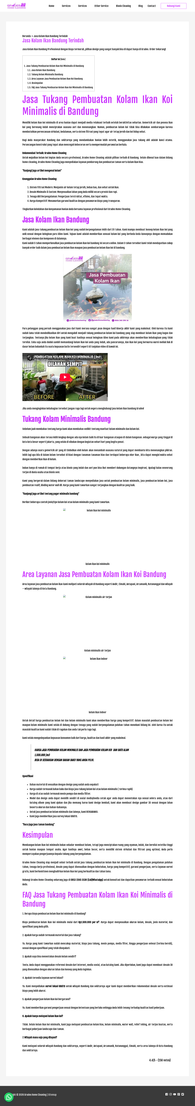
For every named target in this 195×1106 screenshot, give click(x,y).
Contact (152, 5)
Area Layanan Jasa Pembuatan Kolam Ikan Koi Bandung (55, 78)
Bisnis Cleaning (123, 5)
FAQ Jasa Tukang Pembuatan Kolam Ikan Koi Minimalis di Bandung (60, 87)
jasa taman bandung (43, 824)
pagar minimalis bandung (65, 493)
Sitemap (52, 1094)
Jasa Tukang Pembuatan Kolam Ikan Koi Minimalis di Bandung (54, 65)
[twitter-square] (183, 1094)
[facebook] (167, 1094)
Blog (140, 5)
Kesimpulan (35, 83)
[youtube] (175, 1094)
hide (63, 59)
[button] (173, 6)
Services (66, 5)
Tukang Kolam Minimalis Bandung (45, 74)
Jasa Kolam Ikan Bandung (41, 70)
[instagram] (171, 1094)
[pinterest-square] (179, 1094)
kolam (57, 170)
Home (51, 5)
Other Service (101, 5)
